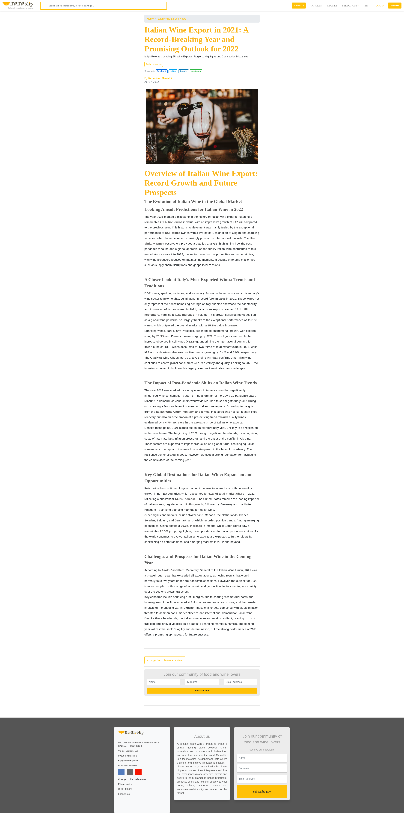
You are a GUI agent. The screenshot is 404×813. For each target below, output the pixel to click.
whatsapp (196, 71)
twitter (173, 71)
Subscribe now (202, 690)
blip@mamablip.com (128, 760)
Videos (299, 5)
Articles (316, 5)
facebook (161, 71)
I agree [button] (304, 802)
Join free (394, 5)
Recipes (332, 5)
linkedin (183, 71)
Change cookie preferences (132, 779)
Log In (380, 5)
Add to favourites (153, 64)
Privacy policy (125, 784)
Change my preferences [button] (304, 809)
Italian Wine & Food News (171, 18)
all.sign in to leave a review (164, 660)
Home (150, 18)
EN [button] (367, 5)
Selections (350, 5)
